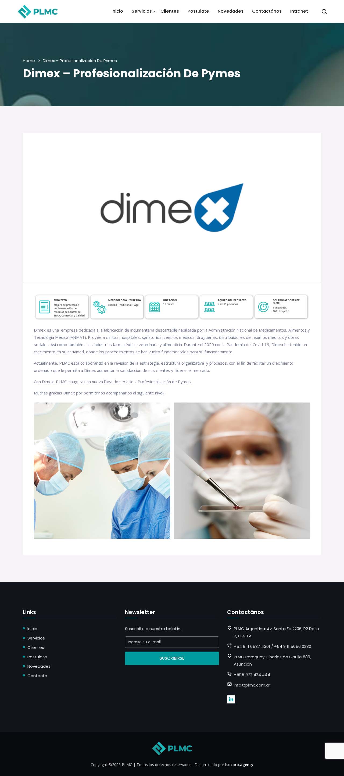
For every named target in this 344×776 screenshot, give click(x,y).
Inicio (117, 11)
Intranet (299, 11)
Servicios (142, 11)
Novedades (230, 11)
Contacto (37, 675)
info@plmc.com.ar (252, 685)
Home (29, 60)
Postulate (198, 11)
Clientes (169, 11)
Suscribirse (172, 658)
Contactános (267, 11)
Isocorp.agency (239, 764)
